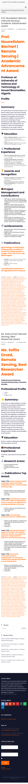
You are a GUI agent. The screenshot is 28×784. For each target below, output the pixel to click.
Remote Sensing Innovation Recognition (13, 304)
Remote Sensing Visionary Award (9, 323)
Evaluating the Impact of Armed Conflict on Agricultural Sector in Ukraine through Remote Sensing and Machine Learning (13, 501)
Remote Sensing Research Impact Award (15, 313)
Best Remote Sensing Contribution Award (12, 277)
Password (6, 751)
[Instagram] (17, 704)
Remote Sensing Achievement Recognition (12, 280)
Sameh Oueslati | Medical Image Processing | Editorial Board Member (12, 639)
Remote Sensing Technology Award (14, 612)
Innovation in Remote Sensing (8, 585)
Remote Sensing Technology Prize (13, 322)
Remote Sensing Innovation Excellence (11, 304)
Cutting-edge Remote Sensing (18, 578)
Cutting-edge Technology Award (9, 579)
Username (6, 744)
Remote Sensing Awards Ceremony (13, 591)
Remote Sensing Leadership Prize (9, 308)
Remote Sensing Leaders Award (9, 606)
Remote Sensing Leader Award (18, 306)
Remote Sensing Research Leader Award (11, 315)
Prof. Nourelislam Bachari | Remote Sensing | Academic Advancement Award (13, 22)
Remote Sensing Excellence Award (15, 598)
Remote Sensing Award (17, 589)
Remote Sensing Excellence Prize (13, 298)
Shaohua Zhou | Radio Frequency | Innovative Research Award (13, 650)
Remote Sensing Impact (7, 602)
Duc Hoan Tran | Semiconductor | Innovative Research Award (12, 645)
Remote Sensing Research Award (17, 608)
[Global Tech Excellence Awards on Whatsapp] (25, 704)
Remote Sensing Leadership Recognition (12, 308)
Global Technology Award (18, 584)
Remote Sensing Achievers (11, 588)
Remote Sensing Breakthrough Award (11, 283)
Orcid (5, 393)
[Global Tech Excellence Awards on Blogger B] (10, 704)
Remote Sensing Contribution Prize (16, 289)
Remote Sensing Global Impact (17, 601)
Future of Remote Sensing (16, 581)
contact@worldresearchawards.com (10, 735)
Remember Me (6, 758)
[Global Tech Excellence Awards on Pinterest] (6, 704)
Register (3, 767)
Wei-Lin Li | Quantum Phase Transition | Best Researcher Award (12, 661)
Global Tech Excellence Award (8, 719)
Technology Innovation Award (12, 616)
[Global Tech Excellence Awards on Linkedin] (2, 707)
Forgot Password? (5, 769)
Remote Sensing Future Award (8, 599)
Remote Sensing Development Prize (13, 293)
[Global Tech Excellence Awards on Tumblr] (21, 704)
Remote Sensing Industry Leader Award (14, 302)
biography (8, 277)
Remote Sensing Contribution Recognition (11, 291)
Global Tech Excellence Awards (13, 2)
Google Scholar (8, 395)
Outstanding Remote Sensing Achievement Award (13, 279)
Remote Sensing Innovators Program (14, 605)
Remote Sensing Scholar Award (12, 610)
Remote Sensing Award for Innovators (10, 591)
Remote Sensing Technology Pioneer (10, 613)
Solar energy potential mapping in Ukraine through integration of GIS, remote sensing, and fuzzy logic (14, 484)
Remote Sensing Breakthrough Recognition (10, 284)
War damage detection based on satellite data (13, 516)
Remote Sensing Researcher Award (13, 315)
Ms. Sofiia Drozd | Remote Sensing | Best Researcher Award (13, 337)
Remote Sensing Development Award (10, 292)
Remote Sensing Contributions (13, 595)
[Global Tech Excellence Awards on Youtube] (13, 704)
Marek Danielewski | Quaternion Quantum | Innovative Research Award (12, 655)
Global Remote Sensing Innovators (10, 582)
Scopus (6, 392)
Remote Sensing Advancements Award (12, 281)
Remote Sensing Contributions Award (13, 596)
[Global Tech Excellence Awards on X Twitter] (2, 704)
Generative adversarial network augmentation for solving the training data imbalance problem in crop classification (13, 557)
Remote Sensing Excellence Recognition (13, 298)
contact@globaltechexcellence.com (10, 730)
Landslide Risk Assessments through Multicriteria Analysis (13, 270)
